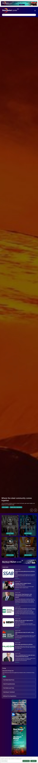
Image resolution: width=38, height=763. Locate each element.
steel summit (5, 507)
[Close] (36, 758)
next (35, 510)
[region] (19, 760)
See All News (32, 567)
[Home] (12, 10)
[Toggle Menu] (35, 11)
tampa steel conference (16, 507)
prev (31, 510)
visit (4, 676)
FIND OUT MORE (10, 533)
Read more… (17, 578)
